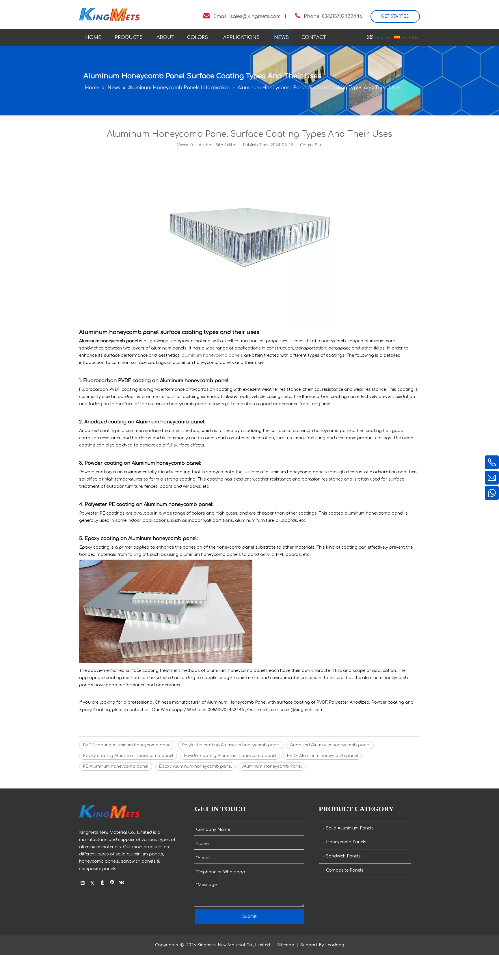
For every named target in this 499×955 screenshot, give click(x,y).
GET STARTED (395, 16)
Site (318, 145)
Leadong (334, 945)
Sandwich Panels (343, 856)
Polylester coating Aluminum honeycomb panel (231, 745)
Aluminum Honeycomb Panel (272, 766)
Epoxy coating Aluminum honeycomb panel (128, 756)
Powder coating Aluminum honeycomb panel (230, 756)
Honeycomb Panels (346, 842)
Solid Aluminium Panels (350, 828)
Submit (249, 916)
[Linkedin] (82, 883)
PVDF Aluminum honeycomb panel (322, 756)
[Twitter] (92, 883)
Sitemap (285, 945)
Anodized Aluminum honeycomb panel (330, 745)
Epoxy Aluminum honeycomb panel (195, 766)
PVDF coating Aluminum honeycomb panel (127, 745)
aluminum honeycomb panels (212, 355)
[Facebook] (112, 883)
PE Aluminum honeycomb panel (115, 766)
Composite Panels (345, 870)
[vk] (122, 883)
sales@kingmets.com (255, 16)
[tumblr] (102, 883)
